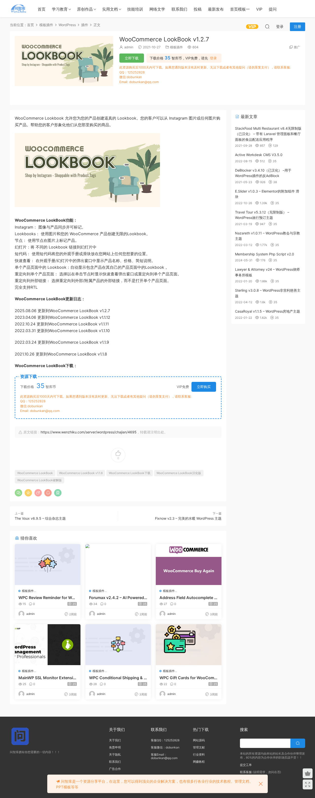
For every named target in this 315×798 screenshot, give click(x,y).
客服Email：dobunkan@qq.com (164, 756)
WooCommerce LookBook (35, 473)
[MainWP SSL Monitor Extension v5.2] (47, 644)
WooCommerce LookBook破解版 (39, 480)
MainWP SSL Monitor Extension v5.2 (47, 677)
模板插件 (176, 47)
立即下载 (132, 58)
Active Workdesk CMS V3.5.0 (259, 155)
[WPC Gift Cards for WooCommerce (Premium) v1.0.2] (188, 644)
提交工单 (246, 765)
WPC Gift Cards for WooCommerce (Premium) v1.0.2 (188, 677)
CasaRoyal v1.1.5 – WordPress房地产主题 (267, 311)
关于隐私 (115, 754)
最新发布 (216, 9)
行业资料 (199, 754)
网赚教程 (199, 761)
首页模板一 (240, 9)
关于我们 (115, 740)
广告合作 (115, 769)
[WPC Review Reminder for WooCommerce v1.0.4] (47, 564)
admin (128, 47)
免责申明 (115, 747)
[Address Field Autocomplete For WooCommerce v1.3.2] (188, 564)
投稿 (198, 9)
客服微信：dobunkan (165, 747)
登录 (213, 58)
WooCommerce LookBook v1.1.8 (81, 473)
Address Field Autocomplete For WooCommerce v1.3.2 (187, 597)
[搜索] (267, 26)
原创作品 (85, 9)
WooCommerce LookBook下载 (129, 473)
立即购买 (204, 387)
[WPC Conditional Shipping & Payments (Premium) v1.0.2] (118, 644)
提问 (273, 9)
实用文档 (110, 9)
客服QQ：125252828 (165, 740)
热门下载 (201, 729)
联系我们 (179, 9)
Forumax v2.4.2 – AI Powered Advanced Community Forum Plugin (116, 597)
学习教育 (60, 9)
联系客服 (246, 772)
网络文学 (157, 9)
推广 (297, 47)
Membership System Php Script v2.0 (264, 254)
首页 (42, 9)
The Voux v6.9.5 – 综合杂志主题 (40, 518)
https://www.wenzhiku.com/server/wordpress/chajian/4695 (89, 432)
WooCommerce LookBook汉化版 (179, 473)
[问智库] (18, 8)
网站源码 (199, 740)
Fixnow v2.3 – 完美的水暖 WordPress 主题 (188, 518)
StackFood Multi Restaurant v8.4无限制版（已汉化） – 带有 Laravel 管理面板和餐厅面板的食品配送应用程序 (268, 134)
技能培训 (135, 9)
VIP (259, 9)
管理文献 (199, 747)
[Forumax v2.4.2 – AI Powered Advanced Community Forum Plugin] (118, 564)
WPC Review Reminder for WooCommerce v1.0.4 (46, 597)
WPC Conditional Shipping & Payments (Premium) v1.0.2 (117, 677)
